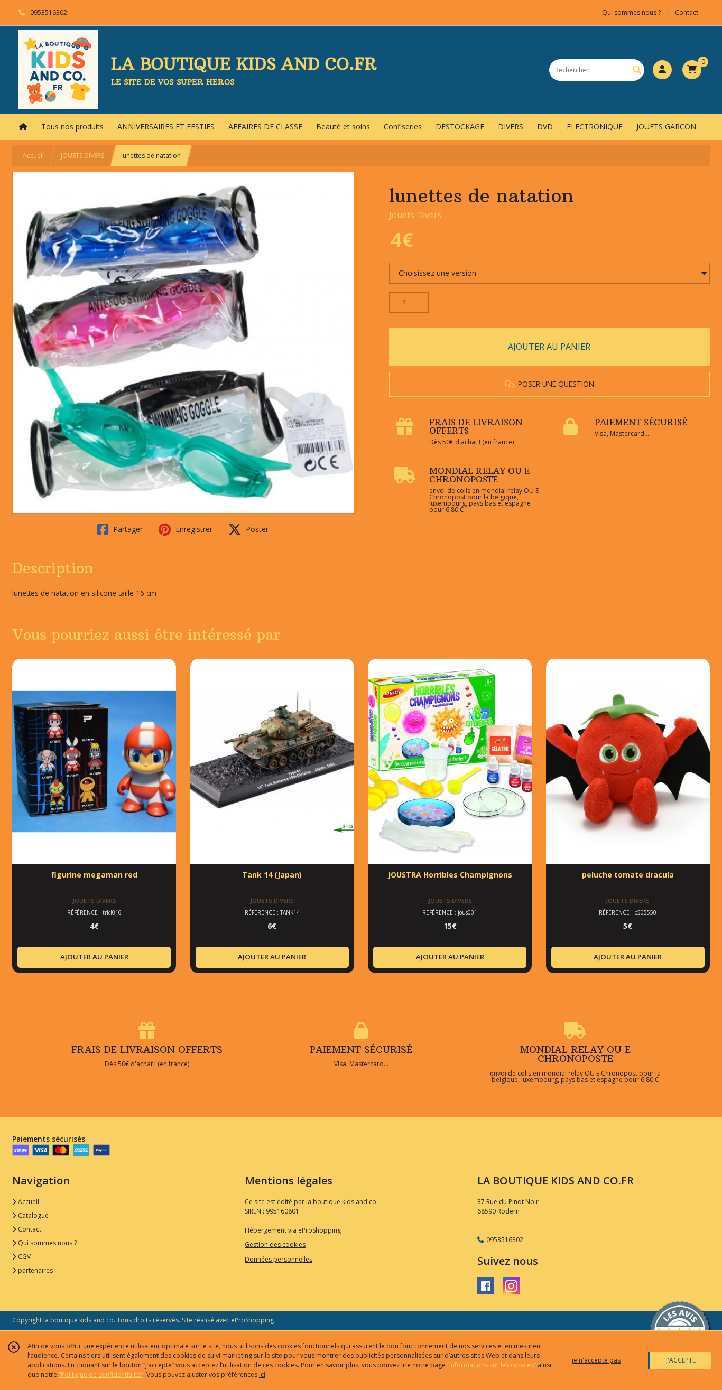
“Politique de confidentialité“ (101, 1374)
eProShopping (252, 1320)
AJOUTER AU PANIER (549, 346)
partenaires (34, 1270)
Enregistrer (192, 529)
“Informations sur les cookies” (491, 1364)
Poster (256, 529)
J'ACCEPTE (681, 1360)
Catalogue (32, 1215)
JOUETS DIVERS (82, 155)
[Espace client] (662, 69)
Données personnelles (278, 1259)
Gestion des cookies (275, 1244)
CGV (23, 1256)
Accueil (33, 155)
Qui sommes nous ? (46, 1242)
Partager (127, 529)
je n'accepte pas (596, 1360)
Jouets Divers (415, 215)
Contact (686, 12)
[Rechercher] (637, 70)
